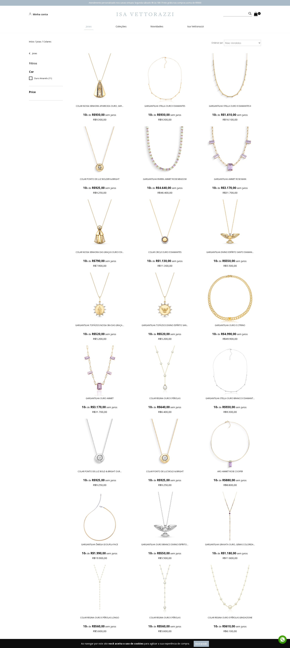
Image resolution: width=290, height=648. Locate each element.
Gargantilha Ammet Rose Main (230, 179)
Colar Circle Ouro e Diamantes (164, 252)
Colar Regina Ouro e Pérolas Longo (99, 617)
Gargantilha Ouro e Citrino (230, 325)
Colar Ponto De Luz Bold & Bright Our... (100, 471)
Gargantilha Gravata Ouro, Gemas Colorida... (230, 544)
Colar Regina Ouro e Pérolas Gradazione (230, 617)
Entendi (201, 643)
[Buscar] (248, 13)
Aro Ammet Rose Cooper (230, 471)
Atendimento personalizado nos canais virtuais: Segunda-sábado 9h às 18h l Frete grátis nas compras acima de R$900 (145, 2)
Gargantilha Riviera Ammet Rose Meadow (165, 179)
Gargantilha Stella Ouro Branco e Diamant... (230, 398)
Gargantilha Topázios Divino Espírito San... (165, 325)
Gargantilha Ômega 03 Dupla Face (99, 544)
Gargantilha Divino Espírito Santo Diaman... (230, 252)
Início (31, 41)
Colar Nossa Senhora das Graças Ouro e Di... (100, 252)
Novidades (157, 26)
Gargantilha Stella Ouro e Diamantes (164, 106)
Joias (89, 26)
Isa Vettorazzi (195, 26)
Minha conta (40, 14)
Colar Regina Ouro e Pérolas (164, 398)
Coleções (121, 26)
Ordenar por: (217, 42)
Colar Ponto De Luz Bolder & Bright (99, 179)
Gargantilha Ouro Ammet (100, 398)
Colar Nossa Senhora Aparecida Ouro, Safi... (99, 106)
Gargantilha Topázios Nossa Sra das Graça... (99, 325)
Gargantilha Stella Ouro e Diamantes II (230, 106)
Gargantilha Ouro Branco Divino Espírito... (164, 544)
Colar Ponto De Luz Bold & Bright (165, 471)
